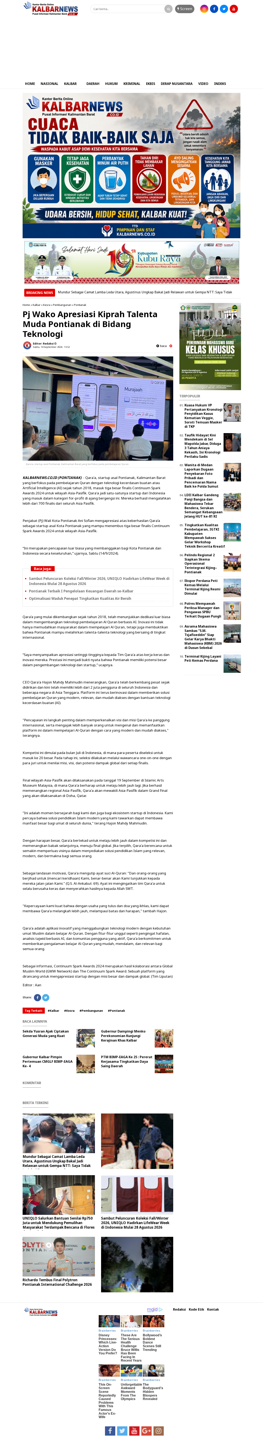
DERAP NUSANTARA (177, 83)
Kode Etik (196, 1309)
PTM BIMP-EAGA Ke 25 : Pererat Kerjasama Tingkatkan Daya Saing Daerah (126, 1061)
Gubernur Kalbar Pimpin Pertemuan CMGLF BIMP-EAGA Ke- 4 (48, 1061)
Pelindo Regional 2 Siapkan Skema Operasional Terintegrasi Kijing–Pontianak (201, 563)
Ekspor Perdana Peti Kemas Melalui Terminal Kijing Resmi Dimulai (202, 587)
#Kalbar (53, 1011)
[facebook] (214, 9)
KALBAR (70, 83)
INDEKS (220, 83)
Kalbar (36, 305)
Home (26, 305)
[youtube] (234, 9)
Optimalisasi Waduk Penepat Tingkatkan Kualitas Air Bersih (80, 598)
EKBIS (150, 83)
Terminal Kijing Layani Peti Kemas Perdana (203, 658)
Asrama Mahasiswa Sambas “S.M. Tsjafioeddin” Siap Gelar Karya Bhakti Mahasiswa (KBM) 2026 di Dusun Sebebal (203, 637)
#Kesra (69, 1011)
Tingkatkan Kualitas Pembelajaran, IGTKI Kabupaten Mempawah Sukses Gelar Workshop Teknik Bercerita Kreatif (205, 536)
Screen (185, 8)
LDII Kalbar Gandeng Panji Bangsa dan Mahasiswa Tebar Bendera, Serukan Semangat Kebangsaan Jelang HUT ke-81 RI (204, 506)
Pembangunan (62, 305)
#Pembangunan (91, 1011)
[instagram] (204, 9)
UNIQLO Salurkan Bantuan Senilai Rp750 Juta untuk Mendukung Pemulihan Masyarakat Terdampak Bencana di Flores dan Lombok (59, 1225)
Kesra (46, 305)
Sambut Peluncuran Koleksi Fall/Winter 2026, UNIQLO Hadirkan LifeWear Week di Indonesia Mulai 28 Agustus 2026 (135, 1223)
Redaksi (179, 1309)
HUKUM (111, 83)
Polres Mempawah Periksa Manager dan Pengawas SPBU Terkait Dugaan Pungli (203, 610)
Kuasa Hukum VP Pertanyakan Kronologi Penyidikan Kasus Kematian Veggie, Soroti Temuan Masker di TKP (204, 416)
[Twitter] (45, 997)
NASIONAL (49, 83)
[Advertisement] (131, 48)
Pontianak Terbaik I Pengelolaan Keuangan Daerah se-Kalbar (81, 591)
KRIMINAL (131, 83)
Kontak (213, 1309)
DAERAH (93, 83)
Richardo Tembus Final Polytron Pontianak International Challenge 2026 (57, 1282)
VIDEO (203, 83)
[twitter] (224, 9)
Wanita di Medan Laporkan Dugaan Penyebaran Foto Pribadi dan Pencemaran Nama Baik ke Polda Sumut (201, 476)
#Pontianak (116, 1011)
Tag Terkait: (34, 1011)
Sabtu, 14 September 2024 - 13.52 (51, 346)
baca (163, 346)
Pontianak (80, 305)
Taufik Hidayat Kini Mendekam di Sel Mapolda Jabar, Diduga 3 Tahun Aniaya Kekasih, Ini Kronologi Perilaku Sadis (203, 446)
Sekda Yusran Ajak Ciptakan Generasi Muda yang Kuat (46, 1033)
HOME (30, 83)
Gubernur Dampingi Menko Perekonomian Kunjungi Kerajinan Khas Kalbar (123, 1036)
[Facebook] (37, 997)
